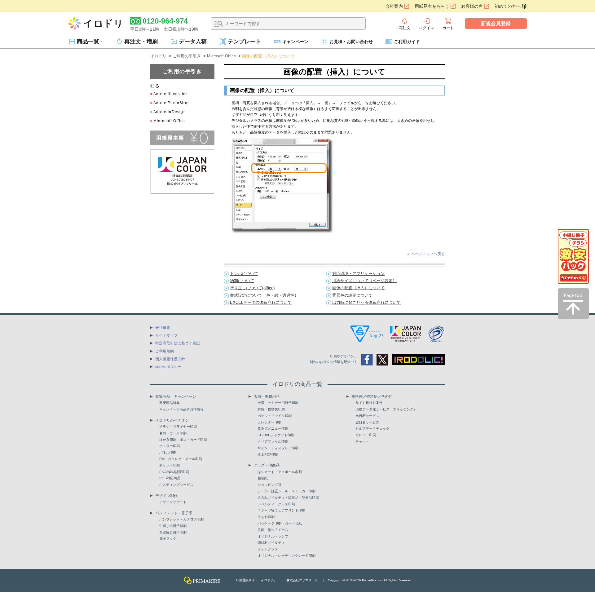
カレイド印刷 (365, 435)
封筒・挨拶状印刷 (271, 409)
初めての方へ (508, 6)
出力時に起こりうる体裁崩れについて (366, 302)
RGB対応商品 (169, 478)
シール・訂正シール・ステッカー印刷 (286, 491)
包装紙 (263, 478)
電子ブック (167, 538)
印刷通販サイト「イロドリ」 (256, 580)
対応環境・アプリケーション (358, 273)
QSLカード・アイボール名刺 (280, 472)
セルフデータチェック (372, 428)
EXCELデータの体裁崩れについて (261, 302)
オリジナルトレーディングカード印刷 (286, 555)
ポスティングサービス (176, 484)
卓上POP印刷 (268, 454)
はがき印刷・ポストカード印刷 (183, 439)
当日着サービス (367, 416)
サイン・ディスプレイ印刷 (278, 448)
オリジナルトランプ (273, 536)
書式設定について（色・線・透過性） (264, 295)
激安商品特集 (169, 403)
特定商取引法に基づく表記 (177, 343)
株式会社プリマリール (302, 580)
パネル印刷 (167, 452)
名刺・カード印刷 (173, 433)
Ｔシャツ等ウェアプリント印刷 (281, 510)
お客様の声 (472, 6)
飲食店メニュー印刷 (273, 428)
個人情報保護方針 (170, 359)
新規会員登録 (496, 23)
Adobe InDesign (169, 112)
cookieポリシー (168, 367)
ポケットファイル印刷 (275, 416)
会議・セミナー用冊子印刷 (278, 403)
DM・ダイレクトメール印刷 (180, 459)
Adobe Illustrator (170, 94)
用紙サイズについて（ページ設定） (364, 280)
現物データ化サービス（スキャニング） (386, 409)
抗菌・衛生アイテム (273, 530)
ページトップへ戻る (428, 254)
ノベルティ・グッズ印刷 (276, 504)
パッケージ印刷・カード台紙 (280, 523)
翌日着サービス (367, 422)
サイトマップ (166, 335)
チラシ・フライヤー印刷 (178, 426)
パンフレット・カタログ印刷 (181, 519)
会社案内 (394, 6)
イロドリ (158, 56)
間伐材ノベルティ (271, 542)
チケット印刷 (169, 465)
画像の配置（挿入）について (358, 288)
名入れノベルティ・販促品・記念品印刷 (288, 497)
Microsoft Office (221, 56)
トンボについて (244, 273)
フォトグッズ (268, 549)
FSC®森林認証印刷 (174, 472)
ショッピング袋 (269, 484)
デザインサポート (173, 502)
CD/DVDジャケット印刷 (276, 435)
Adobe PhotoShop (171, 103)
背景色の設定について (352, 295)
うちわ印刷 (266, 517)
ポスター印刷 (169, 446)
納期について (242, 280)
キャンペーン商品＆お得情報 (181, 409)
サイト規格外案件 (369, 403)
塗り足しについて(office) (252, 288)
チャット (362, 441)
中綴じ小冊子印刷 (173, 526)
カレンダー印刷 (269, 422)
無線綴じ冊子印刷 (173, 532)
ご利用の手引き (187, 56)
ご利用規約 (164, 351)
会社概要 (162, 328)
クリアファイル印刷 (273, 441)
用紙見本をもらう (432, 6)
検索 (218, 23)
